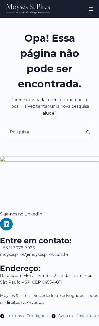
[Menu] (91, 9)
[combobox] (44, 132)
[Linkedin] (6, 224)
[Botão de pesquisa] (88, 132)
